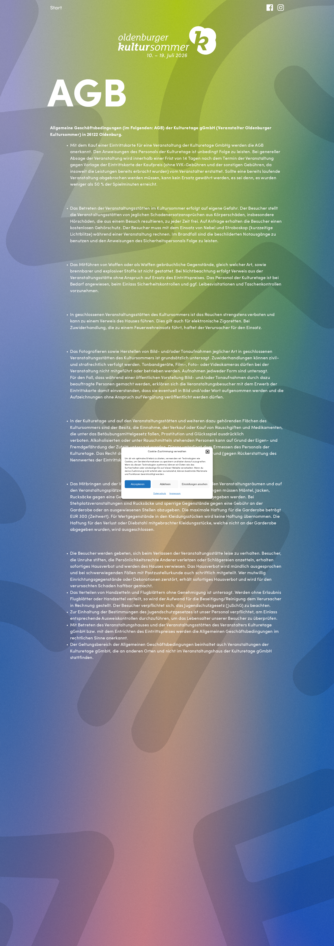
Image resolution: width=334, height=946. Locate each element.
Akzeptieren (137, 484)
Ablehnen (165, 484)
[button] (207, 451)
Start (56, 8)
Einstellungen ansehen (194, 484)
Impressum (175, 494)
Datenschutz (159, 494)
